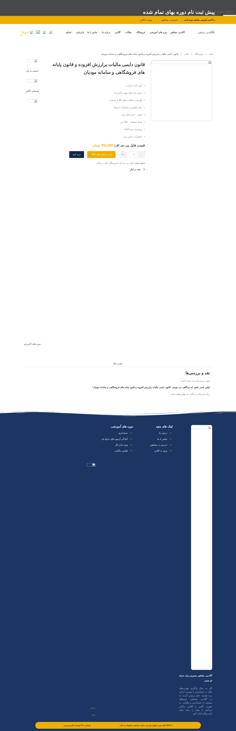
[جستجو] (44, 32)
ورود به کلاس (146, 20)
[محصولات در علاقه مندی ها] (38, 32)
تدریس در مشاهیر (170, 20)
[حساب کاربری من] (51, 32)
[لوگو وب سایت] (206, 32)
